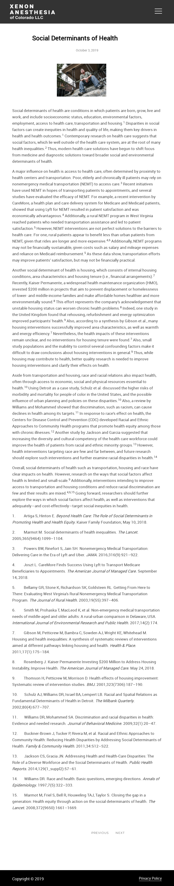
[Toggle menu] (158, 10)
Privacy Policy (150, 878)
